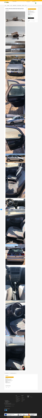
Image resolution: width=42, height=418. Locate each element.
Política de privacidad (18, 396)
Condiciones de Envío (18, 400)
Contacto (23, 5)
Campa (11, 5)
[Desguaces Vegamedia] (6, 2)
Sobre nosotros (14, 5)
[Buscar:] (18, 1)
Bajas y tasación (19, 5)
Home (5, 5)
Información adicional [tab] (13, 373)
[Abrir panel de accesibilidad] (1, 209)
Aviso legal (17, 397)
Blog (25, 5)
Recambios (8, 5)
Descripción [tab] (6, 373)
